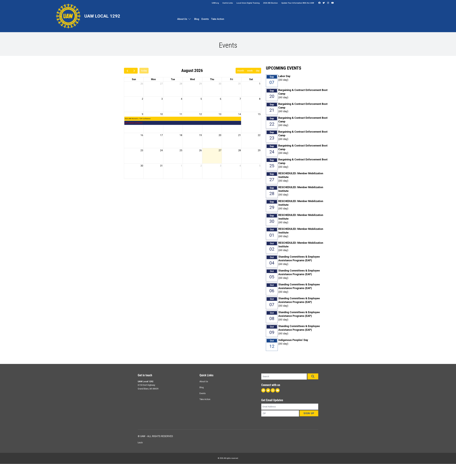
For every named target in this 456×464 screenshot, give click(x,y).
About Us (182, 19)
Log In (140, 442)
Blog (196, 19)
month (240, 70)
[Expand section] (189, 19)
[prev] (127, 71)
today (144, 70)
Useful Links (227, 3)
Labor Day (284, 76)
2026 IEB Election (270, 3)
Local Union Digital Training (248, 3)
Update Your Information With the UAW (297, 3)
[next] (134, 71)
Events (205, 19)
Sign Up (309, 413)
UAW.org (215, 3)
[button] (312, 376)
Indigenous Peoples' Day (293, 340)
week (250, 70)
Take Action (217, 19)
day (257, 70)
